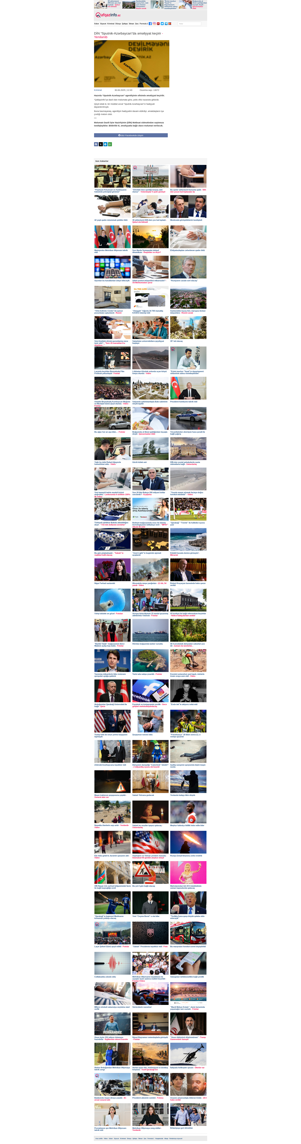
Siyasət (103, 24)
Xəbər (96, 24)
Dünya (118, 24)
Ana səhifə (99, 1138)
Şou (137, 24)
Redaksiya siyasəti (175, 1138)
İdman (131, 24)
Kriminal (110, 24)
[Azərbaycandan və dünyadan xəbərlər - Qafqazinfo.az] (107, 15)
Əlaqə (166, 1138)
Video (106, 1138)
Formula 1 (144, 24)
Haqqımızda (159, 1138)
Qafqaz (125, 24)
